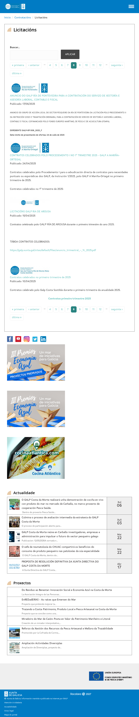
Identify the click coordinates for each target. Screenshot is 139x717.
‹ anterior (33, 65)
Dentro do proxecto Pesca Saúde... (39, 512)
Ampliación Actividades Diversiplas (42, 643)
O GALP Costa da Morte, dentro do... (40, 555)
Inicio (7, 17)
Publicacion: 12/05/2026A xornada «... (40, 541)
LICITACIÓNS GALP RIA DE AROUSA (30, 211)
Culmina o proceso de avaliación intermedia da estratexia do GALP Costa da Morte (60, 519)
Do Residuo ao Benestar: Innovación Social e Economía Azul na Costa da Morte (67, 590)
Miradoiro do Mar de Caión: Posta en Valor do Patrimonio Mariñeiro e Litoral (66, 619)
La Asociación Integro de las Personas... (41, 595)
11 (93, 65)
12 (100, 65)
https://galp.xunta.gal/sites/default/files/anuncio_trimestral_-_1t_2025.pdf (53, 250)
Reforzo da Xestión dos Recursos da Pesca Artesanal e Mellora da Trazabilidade (67, 628)
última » (17, 73)
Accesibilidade (10, 707)
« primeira (18, 65)
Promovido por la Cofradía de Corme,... (41, 633)
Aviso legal (9, 711)
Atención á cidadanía (13, 703)
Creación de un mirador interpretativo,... (41, 623)
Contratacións (22, 17)
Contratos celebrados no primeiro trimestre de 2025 (40, 277)
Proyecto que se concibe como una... (39, 614)
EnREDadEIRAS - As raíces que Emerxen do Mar (49, 599)
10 (86, 65)
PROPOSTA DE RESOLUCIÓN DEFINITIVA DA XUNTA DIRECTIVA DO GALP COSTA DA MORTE (60, 563)
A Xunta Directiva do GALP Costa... (39, 570)
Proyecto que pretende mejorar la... (39, 604)
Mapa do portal (10, 715)
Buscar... (15, 47)
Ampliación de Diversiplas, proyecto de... (42, 648)
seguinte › (117, 65)
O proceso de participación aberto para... (42, 526)
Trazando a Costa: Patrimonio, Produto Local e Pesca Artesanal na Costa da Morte (69, 609)
